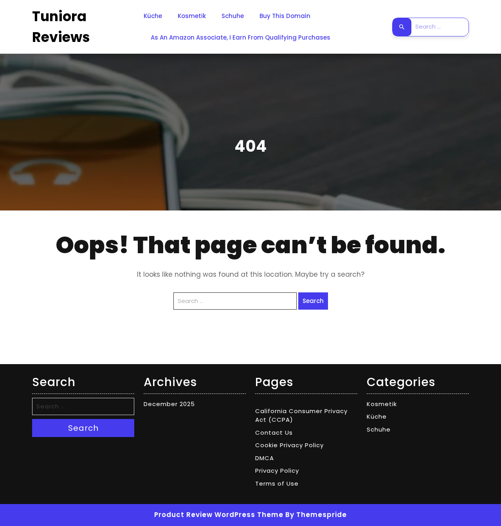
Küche (153, 16)
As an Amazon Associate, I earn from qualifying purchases (240, 37)
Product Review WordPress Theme (218, 514)
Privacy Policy (277, 470)
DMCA (264, 458)
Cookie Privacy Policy (289, 445)
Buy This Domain (285, 16)
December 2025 (169, 404)
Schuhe (233, 16)
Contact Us (274, 432)
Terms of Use (277, 483)
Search (402, 27)
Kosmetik (192, 16)
